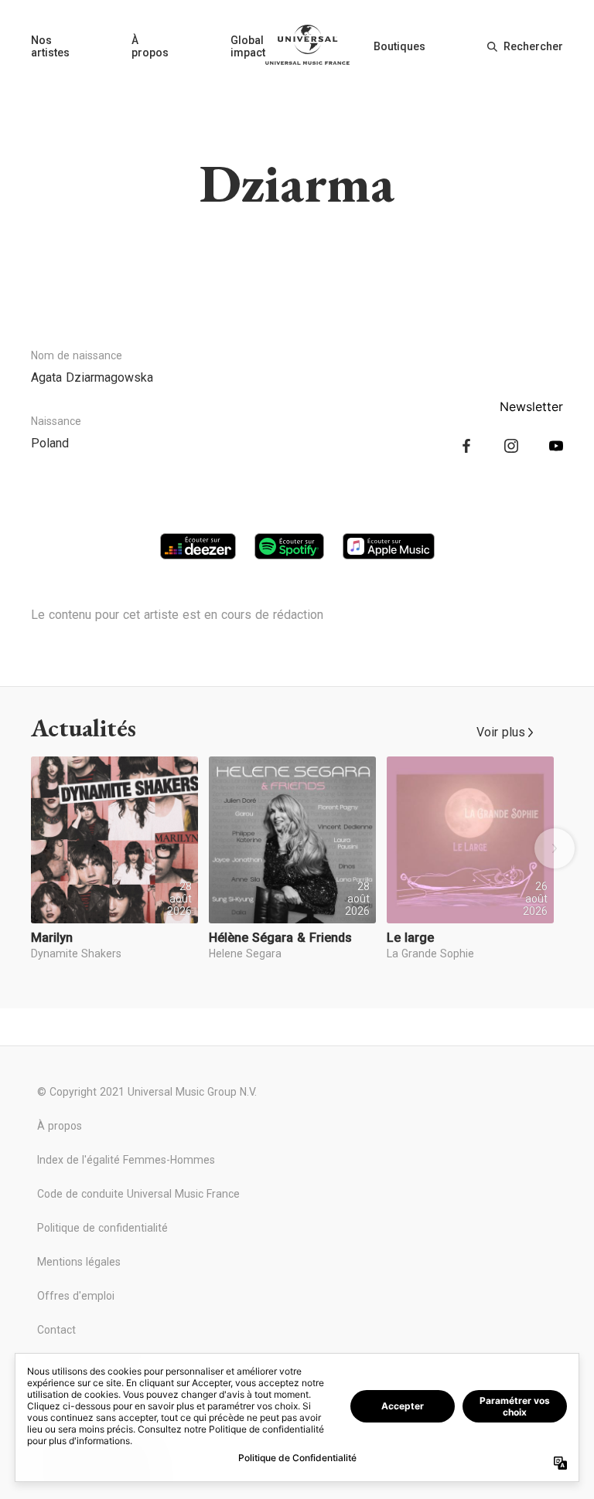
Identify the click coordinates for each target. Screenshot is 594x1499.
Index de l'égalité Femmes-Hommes (126, 1160)
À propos (150, 46)
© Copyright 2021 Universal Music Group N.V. (147, 1092)
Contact (56, 1330)
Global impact (247, 46)
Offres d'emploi (75, 1296)
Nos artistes (50, 46)
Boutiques (399, 46)
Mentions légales (79, 1262)
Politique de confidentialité (102, 1228)
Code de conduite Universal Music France (138, 1194)
